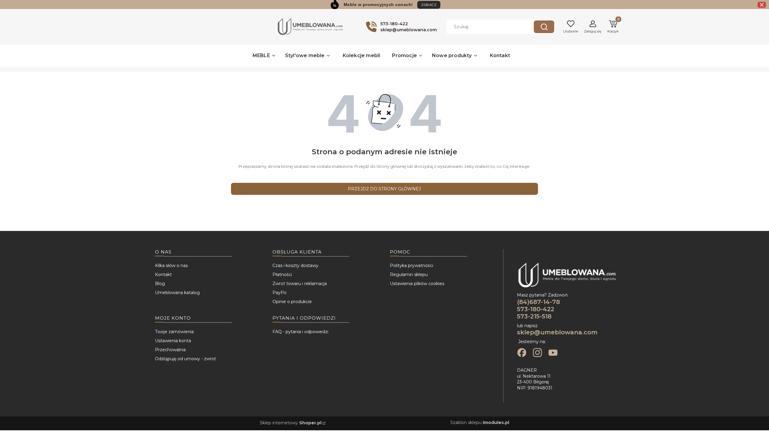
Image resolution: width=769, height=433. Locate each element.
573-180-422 (535, 309)
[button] (544, 26)
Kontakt (163, 274)
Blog (160, 283)
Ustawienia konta (173, 340)
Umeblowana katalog (177, 292)
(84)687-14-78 (538, 302)
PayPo (279, 292)
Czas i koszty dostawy (295, 265)
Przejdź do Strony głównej (384, 189)
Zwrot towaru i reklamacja (299, 283)
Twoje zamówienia (174, 331)
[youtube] (553, 353)
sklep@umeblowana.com (557, 332)
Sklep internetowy (290, 422)
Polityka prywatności (411, 265)
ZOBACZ (428, 5)
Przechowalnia (170, 349)
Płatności (282, 274)
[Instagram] (537, 353)
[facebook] (522, 353)
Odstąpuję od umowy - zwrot (185, 358)
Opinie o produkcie (292, 301)
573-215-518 (534, 316)
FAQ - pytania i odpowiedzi (300, 331)
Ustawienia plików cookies (417, 283)
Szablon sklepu (479, 422)
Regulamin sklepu (409, 274)
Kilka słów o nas (171, 265)
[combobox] (485, 26)
